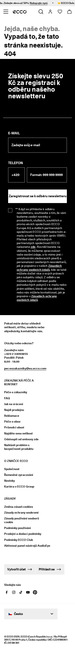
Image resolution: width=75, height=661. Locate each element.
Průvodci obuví (14, 427)
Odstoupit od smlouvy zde (21, 439)
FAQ (7, 398)
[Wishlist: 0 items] (59, 11)
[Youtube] (27, 592)
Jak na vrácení (13, 404)
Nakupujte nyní (35, 3)
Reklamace (11, 415)
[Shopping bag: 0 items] (69, 11)
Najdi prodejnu (14, 410)
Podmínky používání (17, 528)
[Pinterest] (35, 592)
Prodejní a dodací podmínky (22, 533)
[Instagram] (13, 592)
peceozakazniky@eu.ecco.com (25, 368)
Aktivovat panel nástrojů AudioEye (24, 545)
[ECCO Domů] (19, 11)
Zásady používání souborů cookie (21, 520)
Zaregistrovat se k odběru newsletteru (37, 196)
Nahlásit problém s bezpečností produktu (18, 446)
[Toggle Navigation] (5, 11)
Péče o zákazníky (15, 392)
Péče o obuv (12, 421)
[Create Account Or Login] (50, 11)
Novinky (9, 480)
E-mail (14, 133)
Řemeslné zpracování (18, 474)
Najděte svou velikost (18, 433)
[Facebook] (6, 592)
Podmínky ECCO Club (18, 539)
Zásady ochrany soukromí (21, 512)
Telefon (15, 163)
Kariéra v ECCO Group (19, 486)
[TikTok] (20, 592)
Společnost (11, 469)
